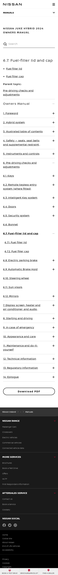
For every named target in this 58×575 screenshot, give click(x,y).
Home (5, 535)
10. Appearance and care (19, 336)
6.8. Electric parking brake (20, 260)
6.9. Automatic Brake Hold (20, 269)
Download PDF (29, 391)
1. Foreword (10, 113)
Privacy (5, 559)
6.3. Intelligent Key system (20, 197)
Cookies (6, 563)
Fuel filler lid (14, 68)
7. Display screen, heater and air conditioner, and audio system (21, 309)
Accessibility (7, 550)
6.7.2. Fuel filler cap (17, 251)
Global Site (7, 538)
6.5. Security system (16, 215)
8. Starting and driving (18, 318)
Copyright (6, 567)
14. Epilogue (11, 377)
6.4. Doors (9, 206)
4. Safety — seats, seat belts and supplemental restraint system (21, 144)
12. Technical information (19, 358)
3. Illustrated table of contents (23, 131)
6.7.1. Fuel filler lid (16, 242)
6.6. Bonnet (10, 224)
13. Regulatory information (20, 367)
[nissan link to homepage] (12, 4)
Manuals (8, 12)
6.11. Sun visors (12, 287)
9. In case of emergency (18, 327)
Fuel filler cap (15, 76)
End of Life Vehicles (11, 546)
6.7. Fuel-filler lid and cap (20, 233)
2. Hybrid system (14, 122)
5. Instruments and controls (21, 153)
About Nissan (8, 542)
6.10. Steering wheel (16, 278)
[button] (54, 4)
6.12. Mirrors (11, 296)
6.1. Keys (8, 175)
